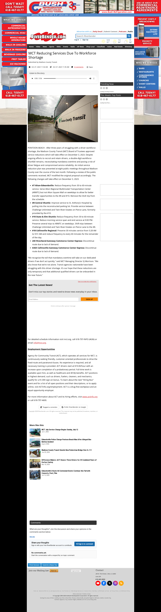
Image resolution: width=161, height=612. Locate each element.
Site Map (94, 591)
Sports (51, 47)
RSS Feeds (101, 591)
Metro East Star (77, 594)
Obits (59, 47)
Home (31, 47)
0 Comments (78, 67)
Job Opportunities (55, 591)
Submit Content (110, 31)
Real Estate (118, 47)
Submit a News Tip (50, 565)
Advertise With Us (43, 591)
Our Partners (65, 591)
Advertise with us (84, 31)
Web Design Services (76, 591)
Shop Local (90, 47)
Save (91, 67)
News (45, 47)
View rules (32, 536)
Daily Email (97, 31)
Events (65, 47)
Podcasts (122, 31)
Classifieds (101, 47)
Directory (128, 47)
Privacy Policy (115, 591)
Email (77, 571)
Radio (130, 31)
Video (38, 47)
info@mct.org (40, 342)
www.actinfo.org (89, 396)
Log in (76, 40)
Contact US (87, 591)
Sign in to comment (85, 544)
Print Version (34, 565)
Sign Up (85, 40)
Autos (109, 47)
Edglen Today (87, 594)
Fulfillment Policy (125, 591)
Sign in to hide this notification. (87, 281)
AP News (80, 47)
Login (73, 571)
